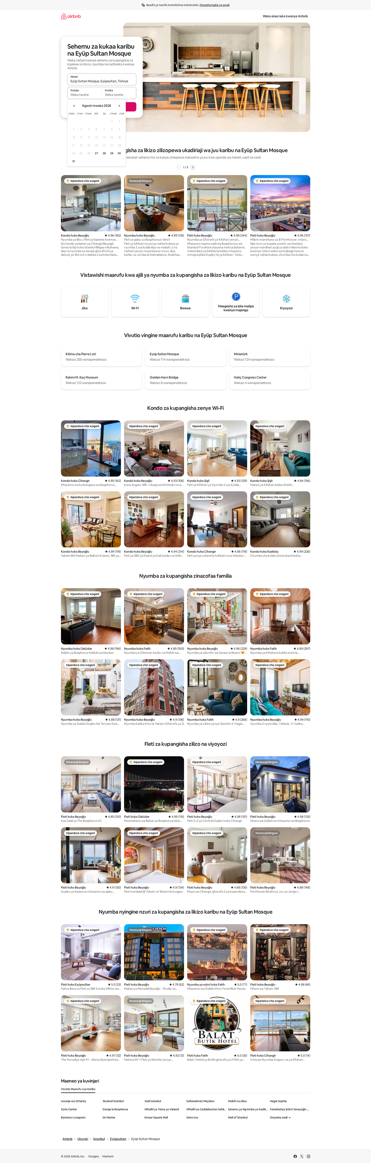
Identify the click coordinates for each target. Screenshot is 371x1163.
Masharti (108, 1156)
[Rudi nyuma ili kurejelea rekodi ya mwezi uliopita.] (74, 106)
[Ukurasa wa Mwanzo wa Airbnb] (71, 16)
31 (73, 161)
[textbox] (84, 94)
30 (119, 153)
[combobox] (101, 81)
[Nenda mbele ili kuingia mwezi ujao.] (119, 106)
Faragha (93, 1156)
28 (104, 153)
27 (96, 153)
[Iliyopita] (178, 167)
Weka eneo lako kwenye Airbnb (285, 16)
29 (111, 153)
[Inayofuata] (193, 167)
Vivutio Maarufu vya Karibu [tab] (78, 1089)
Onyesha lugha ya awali (214, 5)
